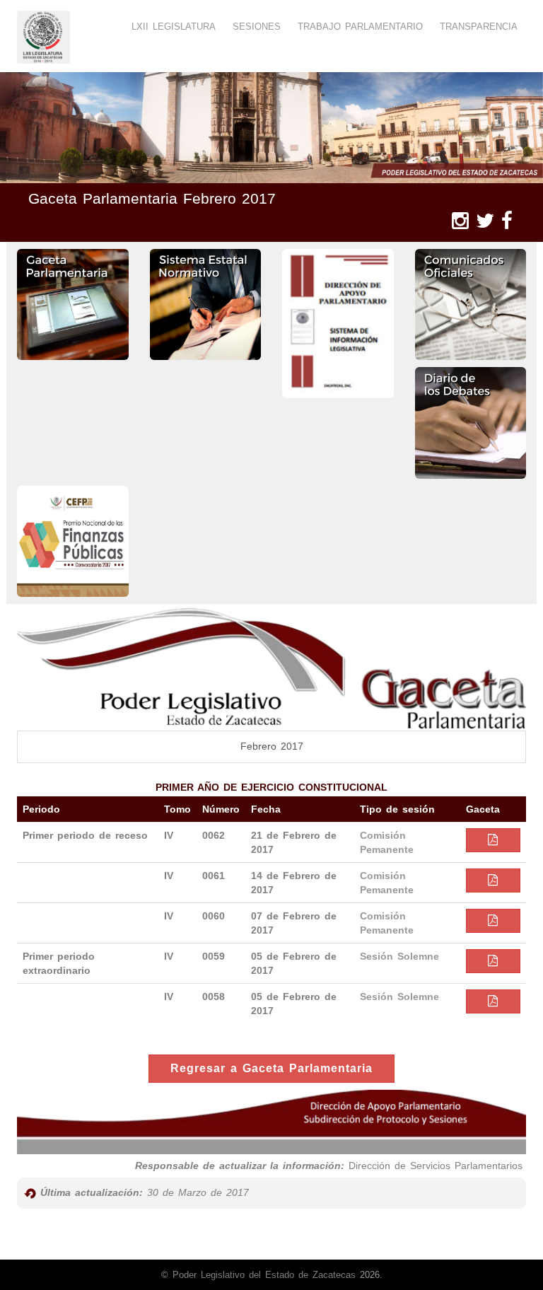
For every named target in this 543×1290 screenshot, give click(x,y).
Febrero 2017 (271, 746)
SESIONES (257, 26)
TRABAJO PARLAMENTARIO (360, 26)
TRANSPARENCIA (479, 26)
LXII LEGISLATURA (174, 26)
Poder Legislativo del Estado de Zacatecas (264, 1274)
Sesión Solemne (399, 956)
